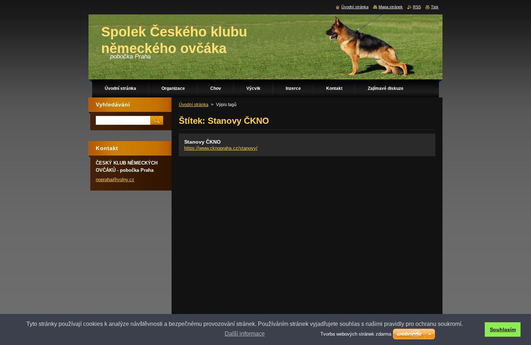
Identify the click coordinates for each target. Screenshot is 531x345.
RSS (417, 7)
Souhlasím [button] (503, 329)
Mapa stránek (391, 7)
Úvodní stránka (193, 104)
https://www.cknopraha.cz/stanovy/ (221, 148)
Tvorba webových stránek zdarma (355, 334)
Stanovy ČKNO (202, 142)
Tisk (435, 7)
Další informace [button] (245, 334)
